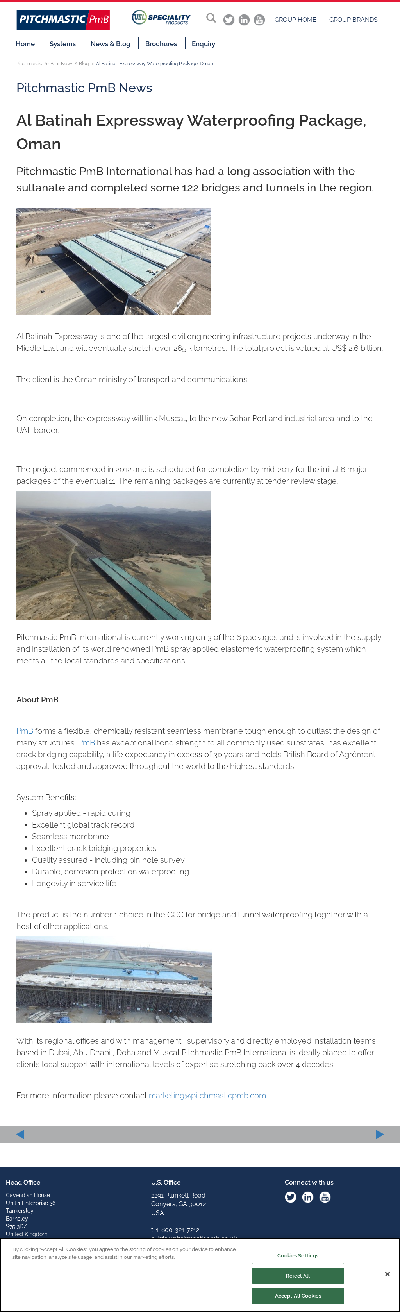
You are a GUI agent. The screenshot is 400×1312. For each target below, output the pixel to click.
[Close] (387, 1274)
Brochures (161, 44)
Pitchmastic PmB (35, 63)
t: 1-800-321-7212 (175, 1229)
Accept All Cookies (298, 1296)
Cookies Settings (297, 1255)
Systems (63, 44)
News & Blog (110, 44)
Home (25, 44)
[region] (200, 1275)
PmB (24, 731)
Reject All (298, 1276)
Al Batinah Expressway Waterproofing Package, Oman (154, 63)
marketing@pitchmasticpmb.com (208, 1095)
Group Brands (353, 19)
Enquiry (203, 44)
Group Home (295, 19)
